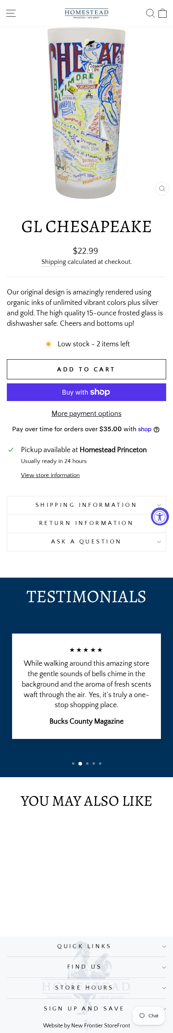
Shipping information (86, 505)
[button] (73, 763)
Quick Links (84, 946)
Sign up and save (84, 1009)
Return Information (86, 523)
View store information (50, 475)
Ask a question (86, 542)
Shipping (53, 262)
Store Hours (84, 988)
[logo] (86, 13)
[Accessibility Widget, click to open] (160, 517)
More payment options (86, 413)
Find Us (84, 967)
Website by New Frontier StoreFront (86, 1026)
